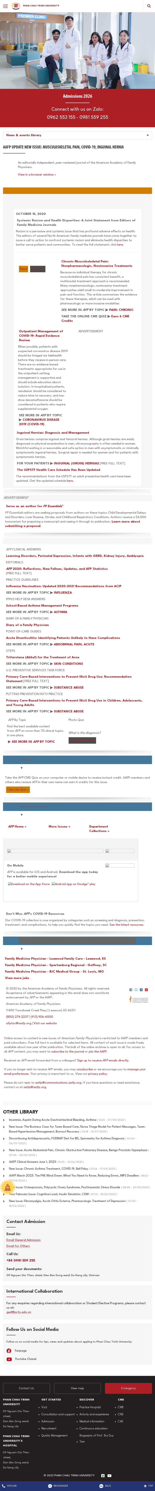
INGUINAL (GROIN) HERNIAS (76, 463)
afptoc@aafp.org (18, 1023)
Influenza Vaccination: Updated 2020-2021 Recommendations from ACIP (63, 586)
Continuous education (94, 1428)
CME (121, 1407)
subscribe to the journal (67, 1051)
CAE (120, 1421)
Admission (47, 1421)
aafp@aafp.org (35, 1087)
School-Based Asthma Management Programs (42, 605)
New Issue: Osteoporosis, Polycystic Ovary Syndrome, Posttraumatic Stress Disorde (79, 1187)
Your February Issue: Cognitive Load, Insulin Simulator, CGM (63, 1194)
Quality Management (54, 1435)
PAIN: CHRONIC (121, 310)
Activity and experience (94, 1414)
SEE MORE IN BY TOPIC (33, 741)
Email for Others (18, 1246)
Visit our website (45, 1023)
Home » (17, 826)
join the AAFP (98, 1051)
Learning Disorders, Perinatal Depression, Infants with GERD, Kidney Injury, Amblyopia (74, 556)
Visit (44, 1407)
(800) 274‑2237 (17, 1017)
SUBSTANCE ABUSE (69, 687)
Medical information (92, 1421)
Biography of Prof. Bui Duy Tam (97, 1438)
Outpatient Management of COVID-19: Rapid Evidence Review (41, 336)
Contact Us (26, 1388)
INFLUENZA (63, 592)
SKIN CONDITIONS (68, 664)
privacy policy (97, 1074)
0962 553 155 (61, 117)
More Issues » (59, 826)
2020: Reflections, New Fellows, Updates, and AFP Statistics (57, 569)
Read (23, 269)
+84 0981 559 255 (20, 1260)
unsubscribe (85, 1069)
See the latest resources (126, 924)
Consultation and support (58, 1414)
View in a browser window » (37, 174)
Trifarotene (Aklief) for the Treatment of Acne (42, 657)
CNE (121, 1414)
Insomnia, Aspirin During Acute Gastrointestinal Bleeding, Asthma (67, 1120)
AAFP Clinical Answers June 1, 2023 (46, 1162)
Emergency (128, 1388)
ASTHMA (60, 612)
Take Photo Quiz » (82, 740)
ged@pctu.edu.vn (18, 1312)
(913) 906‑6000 (42, 1017)
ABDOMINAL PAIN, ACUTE (74, 644)
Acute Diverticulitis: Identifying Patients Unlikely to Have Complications (63, 638)
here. (120, 244)
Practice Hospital (90, 1407)
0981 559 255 (94, 117)
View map (77, 1388)
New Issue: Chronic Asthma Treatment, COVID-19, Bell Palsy (63, 1168)
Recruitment (48, 1428)
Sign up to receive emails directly (103, 1060)
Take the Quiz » (18, 789)
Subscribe (37, 269)
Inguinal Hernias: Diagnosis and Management (53, 432)
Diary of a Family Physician (27, 625)
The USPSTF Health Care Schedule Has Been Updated (58, 470)
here (70, 481)
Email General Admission (23, 1240)
